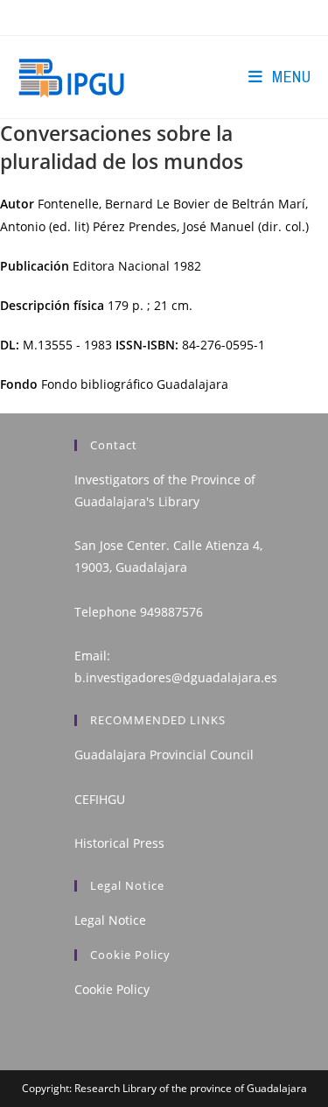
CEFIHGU (99, 799)
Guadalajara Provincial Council (164, 754)
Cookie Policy (112, 989)
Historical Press (119, 843)
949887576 (171, 611)
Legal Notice (110, 920)
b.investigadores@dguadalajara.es (175, 677)
